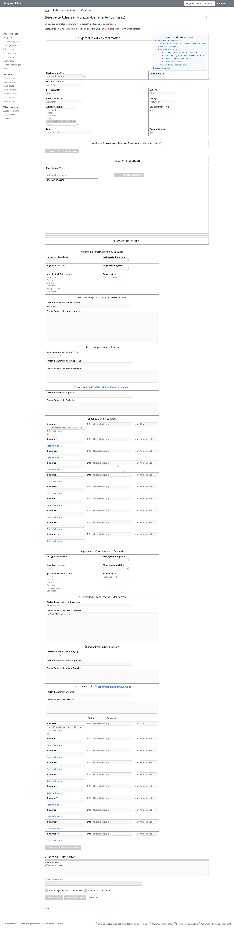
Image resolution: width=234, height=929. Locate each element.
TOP (47, 908)
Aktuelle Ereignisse (12, 41)
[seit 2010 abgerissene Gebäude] (61, 121)
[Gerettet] (61, 124)
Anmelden (221, 3)
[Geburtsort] (54, 277)
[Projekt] (61, 118)
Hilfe (5, 68)
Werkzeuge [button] (86, 10)
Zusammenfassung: (54, 879)
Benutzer (109, 28)
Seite (47, 10)
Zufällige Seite (9, 45)
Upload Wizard (10, 93)
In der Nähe (8, 97)
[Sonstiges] (54, 291)
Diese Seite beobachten (99, 890)
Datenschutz (11, 923)
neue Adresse (9, 82)
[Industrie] (54, 285)
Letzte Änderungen (12, 64)
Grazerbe (7, 118)
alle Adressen (9, 53)
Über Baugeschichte (30, 923)
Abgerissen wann (11, 110)
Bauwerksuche (10, 101)
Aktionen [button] (71, 10)
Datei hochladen (54, 431)
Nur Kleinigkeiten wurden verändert (65, 890)
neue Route (8, 85)
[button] (62, 151)
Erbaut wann (9, 114)
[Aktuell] (61, 112)
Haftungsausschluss (53, 923)
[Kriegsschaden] (54, 288)
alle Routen (8, 57)
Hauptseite (8, 37)
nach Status (8, 61)
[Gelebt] (54, 280)
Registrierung (9, 78)
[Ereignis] (54, 283)
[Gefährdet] (61, 115)
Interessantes (9, 49)
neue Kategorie (10, 89)
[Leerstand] (61, 110)
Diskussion (58, 10)
